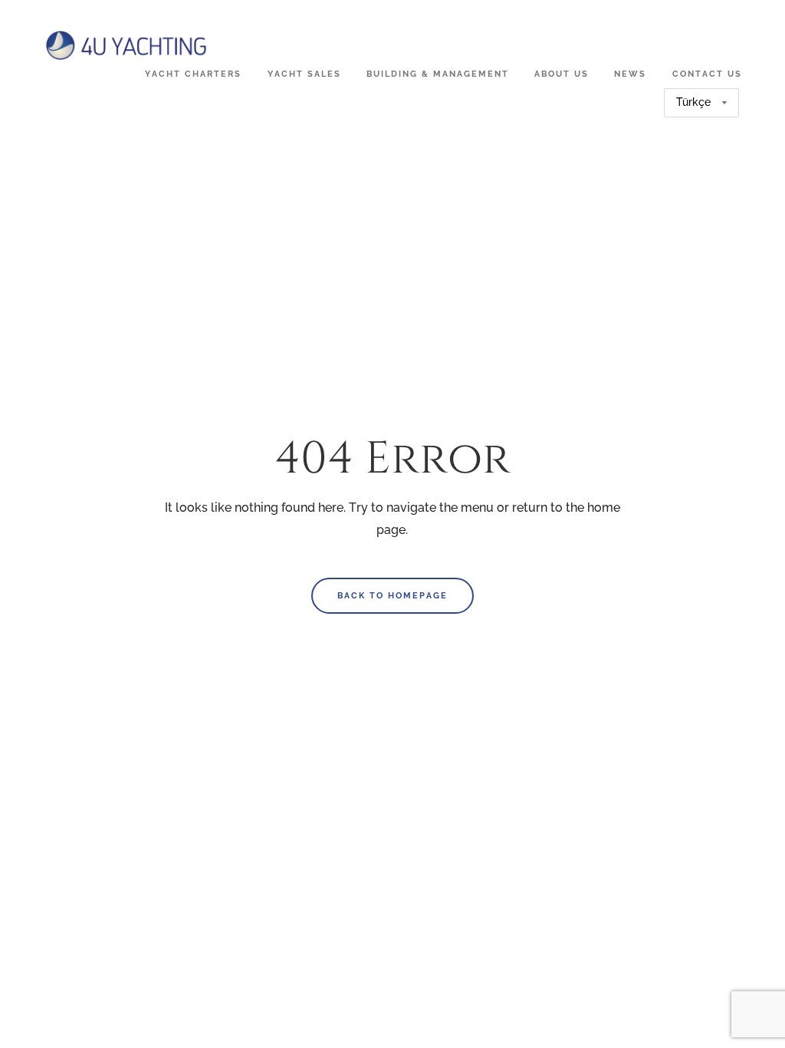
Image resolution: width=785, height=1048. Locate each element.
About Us (561, 73)
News (630, 73)
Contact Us (707, 73)
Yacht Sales (304, 73)
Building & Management (437, 73)
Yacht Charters (193, 73)
